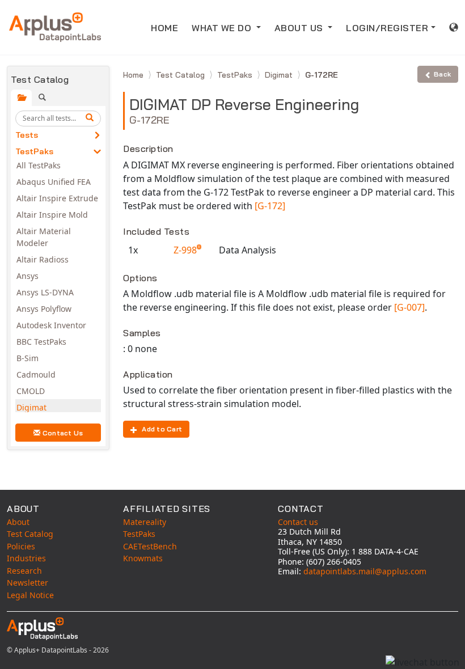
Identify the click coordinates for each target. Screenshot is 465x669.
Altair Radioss (42, 259)
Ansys (27, 275)
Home (134, 75)
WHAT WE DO (223, 27)
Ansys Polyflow (43, 308)
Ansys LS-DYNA (45, 292)
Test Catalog (181, 75)
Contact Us (63, 433)
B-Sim (27, 358)
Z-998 (186, 250)
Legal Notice (30, 595)
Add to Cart (162, 429)
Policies (21, 546)
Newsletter (27, 582)
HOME (164, 27)
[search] (91, 118)
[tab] (21, 98)
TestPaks (34, 151)
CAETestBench (150, 546)
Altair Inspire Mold (52, 214)
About (18, 521)
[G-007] (409, 307)
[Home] (55, 27)
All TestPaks (38, 165)
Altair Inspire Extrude (57, 198)
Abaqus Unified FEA (53, 181)
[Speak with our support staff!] (422, 662)
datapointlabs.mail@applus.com (364, 571)
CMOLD (30, 391)
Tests (26, 135)
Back (442, 74)
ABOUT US (300, 27)
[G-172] (270, 206)
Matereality (144, 521)
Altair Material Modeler (43, 237)
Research (24, 570)
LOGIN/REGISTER (387, 27)
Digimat (31, 407)
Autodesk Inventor (51, 325)
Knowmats (143, 558)
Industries (26, 558)
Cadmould (36, 374)
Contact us (298, 521)
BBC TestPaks (41, 341)
